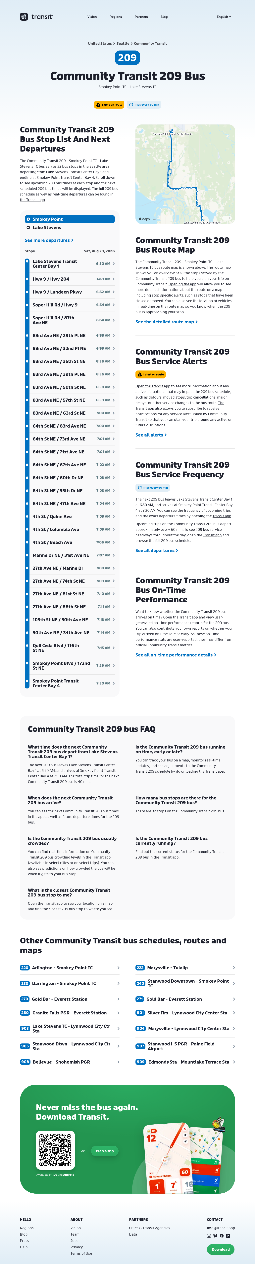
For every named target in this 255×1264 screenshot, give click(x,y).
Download (221, 1249)
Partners (141, 17)
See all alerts (149, 435)
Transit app (222, 516)
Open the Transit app (152, 386)
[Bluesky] (215, 1236)
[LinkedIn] (228, 1236)
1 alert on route (112, 104)
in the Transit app (96, 857)
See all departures (155, 550)
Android (68, 1174)
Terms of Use (81, 1253)
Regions (116, 17)
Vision (92, 17)
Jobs (74, 1240)
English (222, 17)
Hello (25, 1219)
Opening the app (182, 284)
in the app (36, 816)
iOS (55, 1174)
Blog (164, 17)
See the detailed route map (164, 321)
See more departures (47, 240)
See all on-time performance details (174, 654)
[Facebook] (222, 1236)
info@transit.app (221, 1228)
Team (75, 1234)
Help (24, 1247)
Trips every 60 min (146, 104)
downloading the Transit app (200, 771)
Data (133, 1234)
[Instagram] (209, 1236)
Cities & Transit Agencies (149, 1228)
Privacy (77, 1247)
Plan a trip (105, 1150)
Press (24, 1240)
